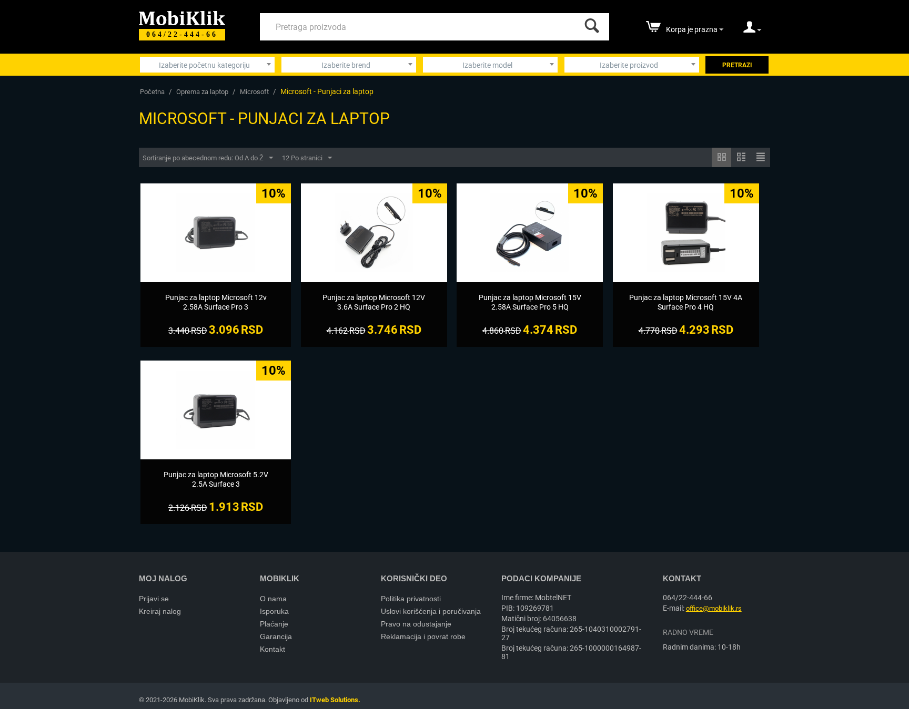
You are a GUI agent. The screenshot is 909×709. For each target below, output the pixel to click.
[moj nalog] (752, 30)
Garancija (276, 636)
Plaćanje (274, 624)
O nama (273, 598)
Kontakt (272, 649)
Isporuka (274, 611)
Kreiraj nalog (160, 611)
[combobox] (207, 65)
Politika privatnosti (411, 598)
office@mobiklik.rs (714, 608)
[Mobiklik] (182, 17)
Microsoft (254, 92)
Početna (152, 92)
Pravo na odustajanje (416, 624)
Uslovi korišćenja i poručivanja (431, 611)
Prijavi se (154, 598)
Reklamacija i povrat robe (423, 636)
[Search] (589, 23)
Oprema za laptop (202, 92)
